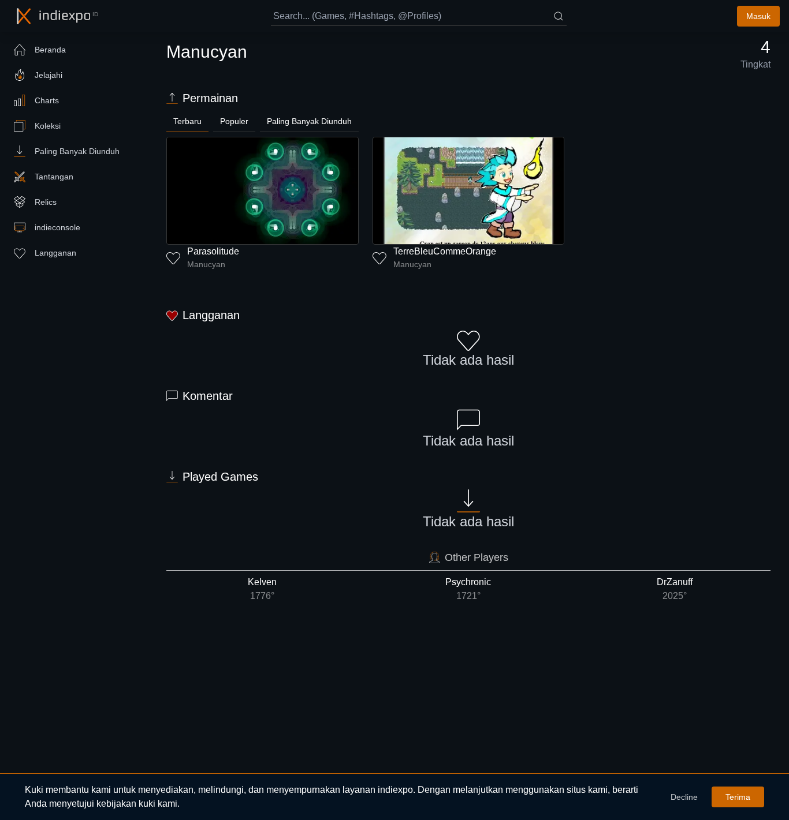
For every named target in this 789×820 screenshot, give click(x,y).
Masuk (758, 16)
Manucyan (206, 264)
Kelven (262, 589)
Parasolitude (213, 251)
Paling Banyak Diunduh (309, 121)
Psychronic (468, 589)
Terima (737, 797)
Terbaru (187, 121)
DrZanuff (675, 589)
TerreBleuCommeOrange (444, 251)
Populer (234, 121)
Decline (684, 797)
